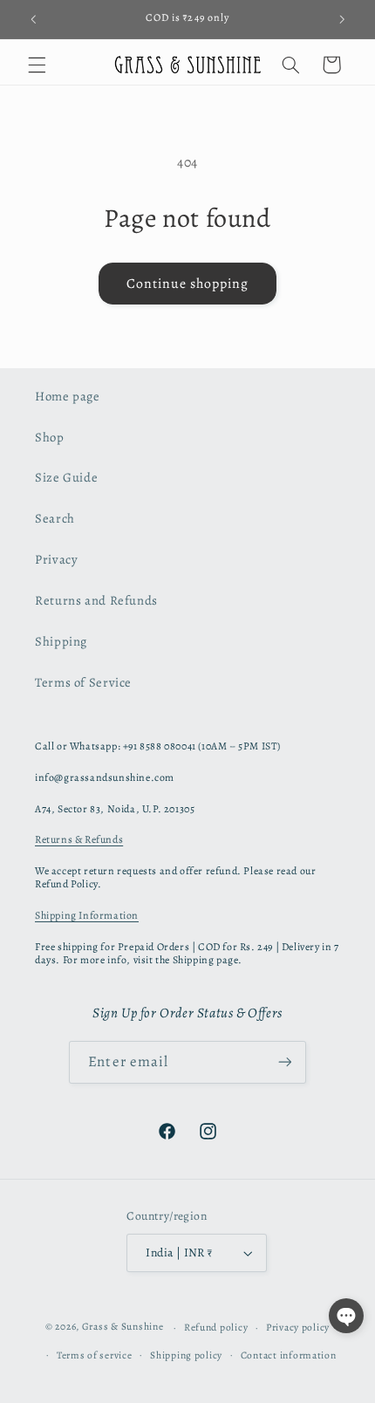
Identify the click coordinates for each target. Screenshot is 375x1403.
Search (55, 518)
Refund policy (216, 1327)
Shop (50, 437)
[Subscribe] (284, 1062)
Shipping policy (186, 1355)
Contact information (289, 1355)
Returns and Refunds (96, 600)
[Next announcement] (342, 19)
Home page (67, 396)
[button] (37, 64)
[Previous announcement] (33, 19)
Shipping (61, 641)
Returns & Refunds (79, 839)
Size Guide (66, 477)
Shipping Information (87, 915)
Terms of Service (83, 682)
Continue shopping (187, 283)
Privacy (56, 559)
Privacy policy (298, 1327)
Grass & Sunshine (123, 1327)
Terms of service (95, 1355)
